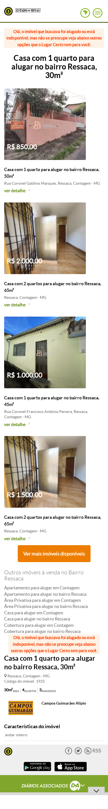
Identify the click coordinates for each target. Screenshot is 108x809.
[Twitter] (78, 753)
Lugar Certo (8, 11)
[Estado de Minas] (28, 10)
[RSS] (92, 753)
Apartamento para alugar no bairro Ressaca (45, 594)
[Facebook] (68, 753)
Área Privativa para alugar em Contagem (42, 600)
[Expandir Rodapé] (54, 786)
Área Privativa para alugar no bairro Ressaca (46, 606)
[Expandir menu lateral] (97, 13)
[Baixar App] (37, 772)
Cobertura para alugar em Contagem (39, 625)
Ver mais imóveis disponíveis (54, 554)
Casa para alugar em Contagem (33, 612)
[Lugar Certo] (8, 751)
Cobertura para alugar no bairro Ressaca (42, 631)
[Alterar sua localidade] (85, 13)
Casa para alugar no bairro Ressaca (37, 618)
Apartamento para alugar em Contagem (41, 587)
